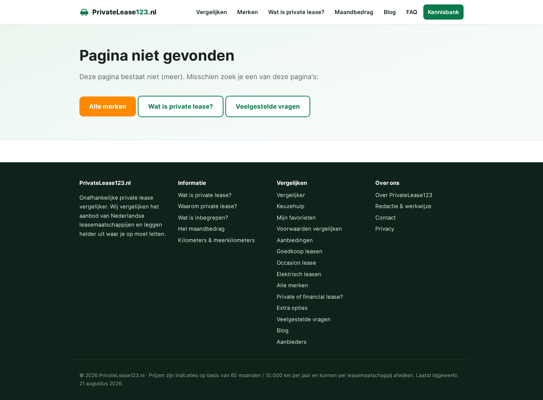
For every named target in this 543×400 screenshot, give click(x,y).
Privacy (384, 229)
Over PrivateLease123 (403, 195)
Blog (390, 12)
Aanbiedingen (295, 240)
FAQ (411, 12)
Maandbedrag (354, 12)
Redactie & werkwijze (403, 206)
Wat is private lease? (296, 12)
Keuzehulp (290, 206)
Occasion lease (296, 263)
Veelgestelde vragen (268, 106)
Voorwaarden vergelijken (309, 229)
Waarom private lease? (207, 206)
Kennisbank (443, 12)
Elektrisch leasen (299, 274)
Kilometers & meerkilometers (216, 240)
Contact (385, 217)
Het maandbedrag (201, 229)
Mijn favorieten (296, 217)
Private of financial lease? (310, 297)
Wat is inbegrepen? (203, 217)
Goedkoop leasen (299, 251)
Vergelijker (291, 195)
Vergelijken (211, 12)
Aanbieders (292, 342)
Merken (247, 12)
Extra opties (292, 308)
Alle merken (107, 106)
